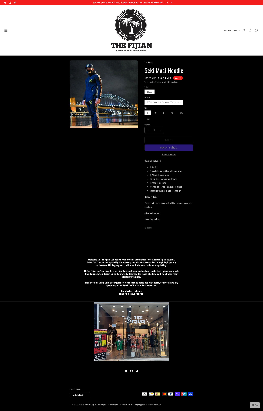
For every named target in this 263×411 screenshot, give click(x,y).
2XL (183, 113)
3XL (150, 119)
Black (151, 92)
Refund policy (102, 404)
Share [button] (149, 227)
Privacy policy (114, 404)
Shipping (158, 82)
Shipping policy (140, 404)
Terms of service (127, 404)
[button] (6, 30)
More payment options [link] (169, 154)
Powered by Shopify (89, 405)
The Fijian (79, 405)
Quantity (147, 124)
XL (173, 113)
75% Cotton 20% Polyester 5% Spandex (165, 103)
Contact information (154, 404)
